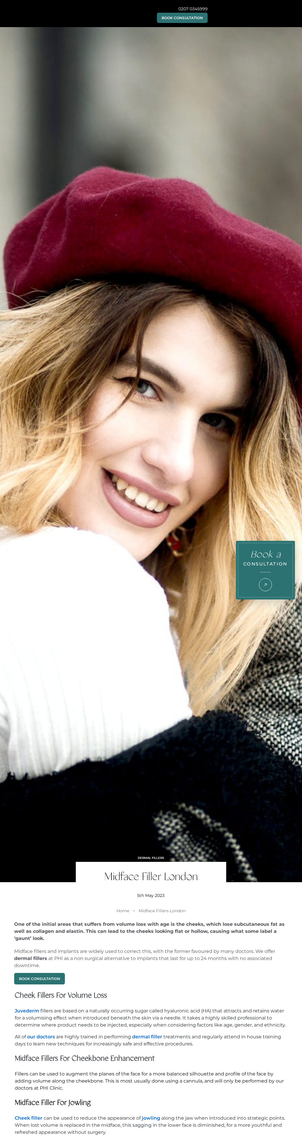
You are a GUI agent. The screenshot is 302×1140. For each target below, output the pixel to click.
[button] (182, 17)
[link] (122, 911)
